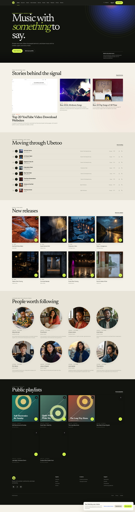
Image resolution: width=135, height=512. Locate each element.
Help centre (106, 479)
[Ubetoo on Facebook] (17, 486)
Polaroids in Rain (28, 167)
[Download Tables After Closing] (36, 253)
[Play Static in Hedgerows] (120, 240)
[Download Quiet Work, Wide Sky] (64, 397)
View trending (120, 144)
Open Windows (83, 184)
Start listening (17, 51)
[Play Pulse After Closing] (92, 275)
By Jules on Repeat (44, 462)
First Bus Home (28, 190)
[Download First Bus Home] (119, 190)
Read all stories (119, 75)
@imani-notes (100, 334)
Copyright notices (83, 481)
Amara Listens (72, 332)
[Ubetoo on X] (13, 486)
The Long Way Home (73, 425)
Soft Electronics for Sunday (19, 425)
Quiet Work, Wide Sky (45, 425)
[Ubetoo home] (13, 2)
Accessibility (106, 483)
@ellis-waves (15, 368)
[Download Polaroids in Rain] (119, 168)
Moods (43, 2)
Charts (27, 2)
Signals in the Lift (28, 162)
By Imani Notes (15, 427)
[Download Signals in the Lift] (119, 162)
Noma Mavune (27, 152)
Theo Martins (100, 366)
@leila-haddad (71, 368)
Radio (48, 2)
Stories (61, 2)
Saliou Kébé (42, 283)
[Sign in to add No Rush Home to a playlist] (122, 151)
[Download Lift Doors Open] (119, 157)
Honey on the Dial (28, 184)
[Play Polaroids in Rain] (92, 240)
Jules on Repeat (44, 366)
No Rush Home (28, 150)
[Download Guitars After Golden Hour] (64, 432)
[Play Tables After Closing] (36, 275)
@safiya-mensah (15, 334)
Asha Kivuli (99, 283)
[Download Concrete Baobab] (64, 253)
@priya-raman (43, 334)
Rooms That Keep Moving (85, 151)
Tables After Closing (17, 281)
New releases (33, 2)
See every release (119, 212)
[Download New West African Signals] (120, 397)
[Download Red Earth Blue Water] (36, 218)
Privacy (117, 495)
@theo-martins (100, 368)
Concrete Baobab (44, 281)
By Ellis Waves (43, 427)
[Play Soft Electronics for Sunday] (36, 419)
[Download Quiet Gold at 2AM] (64, 218)
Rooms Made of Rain (102, 281)
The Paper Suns (27, 168)
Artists (57, 2)
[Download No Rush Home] (119, 151)
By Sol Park (70, 427)
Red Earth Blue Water (17, 246)
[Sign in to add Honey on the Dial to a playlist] (122, 185)
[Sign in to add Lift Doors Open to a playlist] (122, 157)
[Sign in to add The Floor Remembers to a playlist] (122, 179)
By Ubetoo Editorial (101, 427)
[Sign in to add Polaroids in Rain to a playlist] (122, 168)
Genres (39, 2)
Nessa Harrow (71, 283)
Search (56, 481)
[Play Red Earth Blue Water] (36, 240)
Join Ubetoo (119, 2)
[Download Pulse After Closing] (92, 253)
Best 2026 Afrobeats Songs (71, 105)
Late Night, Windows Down (19, 460)
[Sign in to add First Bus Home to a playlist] (122, 190)
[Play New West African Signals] (120, 419)
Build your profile (29, 51)
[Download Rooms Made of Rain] (120, 253)
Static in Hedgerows (102, 246)
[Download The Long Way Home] (92, 397)
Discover (23, 2)
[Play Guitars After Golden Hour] (64, 454)
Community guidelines (108, 485)
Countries (57, 483)
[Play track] (16, 151)
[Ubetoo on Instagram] (20, 486)
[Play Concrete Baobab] (64, 275)
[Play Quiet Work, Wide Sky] (64, 419)
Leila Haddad (71, 366)
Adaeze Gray (42, 248)
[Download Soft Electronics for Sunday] (36, 397)
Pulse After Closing (73, 281)
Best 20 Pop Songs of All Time (105, 105)
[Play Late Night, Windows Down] (36, 454)
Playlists (52, 2)
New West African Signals (103, 425)
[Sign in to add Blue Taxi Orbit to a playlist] (122, 173)
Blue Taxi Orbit (28, 173)
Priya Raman (43, 332)
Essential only (118, 506)
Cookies (121, 495)
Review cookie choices (108, 506)
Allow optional (128, 506)
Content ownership (84, 479)
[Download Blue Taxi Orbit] (119, 173)
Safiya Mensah (16, 332)
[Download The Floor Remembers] (119, 179)
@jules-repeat (43, 368)
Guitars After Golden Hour (47, 460)
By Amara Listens (15, 462)
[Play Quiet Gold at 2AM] (64, 240)
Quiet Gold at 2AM (45, 246)
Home (18, 2)
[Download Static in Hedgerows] (120, 218)
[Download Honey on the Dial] (119, 185)
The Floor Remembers (30, 178)
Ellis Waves (15, 366)
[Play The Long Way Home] (92, 419)
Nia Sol (25, 185)
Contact (105, 481)
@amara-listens (71, 334)
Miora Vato (14, 248)
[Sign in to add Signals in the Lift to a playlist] (122, 162)
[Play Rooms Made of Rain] (120, 275)
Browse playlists (119, 391)
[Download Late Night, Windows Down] (36, 432)
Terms (112, 495)
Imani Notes (100, 332)
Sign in (112, 2)
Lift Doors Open (28, 156)
